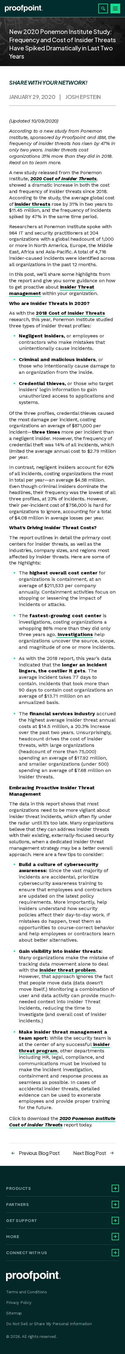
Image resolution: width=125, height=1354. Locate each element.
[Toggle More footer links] (115, 1236)
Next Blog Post (89, 1153)
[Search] (103, 8)
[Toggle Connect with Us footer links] (115, 1253)
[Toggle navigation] (115, 8)
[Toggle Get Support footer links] (115, 1220)
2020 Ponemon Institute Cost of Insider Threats (62, 1121)
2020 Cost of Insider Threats (63, 178)
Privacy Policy (18, 1302)
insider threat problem (67, 970)
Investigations (74, 634)
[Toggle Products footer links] (115, 1188)
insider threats (32, 204)
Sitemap (14, 1313)
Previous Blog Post (39, 1153)
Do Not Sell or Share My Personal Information (49, 1324)
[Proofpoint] (24, 8)
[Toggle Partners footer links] (115, 1204)
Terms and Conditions (26, 1292)
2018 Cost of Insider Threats (70, 313)
